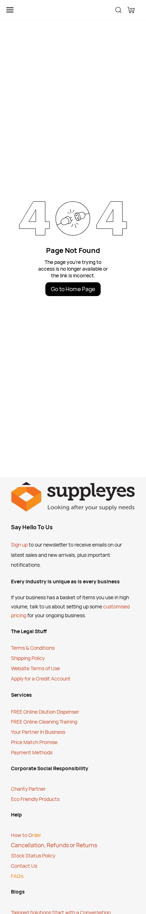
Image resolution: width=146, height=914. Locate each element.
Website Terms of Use (35, 668)
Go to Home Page (73, 289)
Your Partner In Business (38, 732)
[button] (131, 9)
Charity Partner (28, 788)
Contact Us (24, 865)
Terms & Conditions (33, 647)
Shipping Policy (28, 658)
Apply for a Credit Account (41, 678)
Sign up (19, 544)
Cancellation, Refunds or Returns (54, 845)
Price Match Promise (34, 742)
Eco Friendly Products (35, 799)
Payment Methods (31, 752)
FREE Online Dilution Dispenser (45, 711)
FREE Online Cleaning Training (44, 721)
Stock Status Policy (33, 855)
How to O (21, 835)
